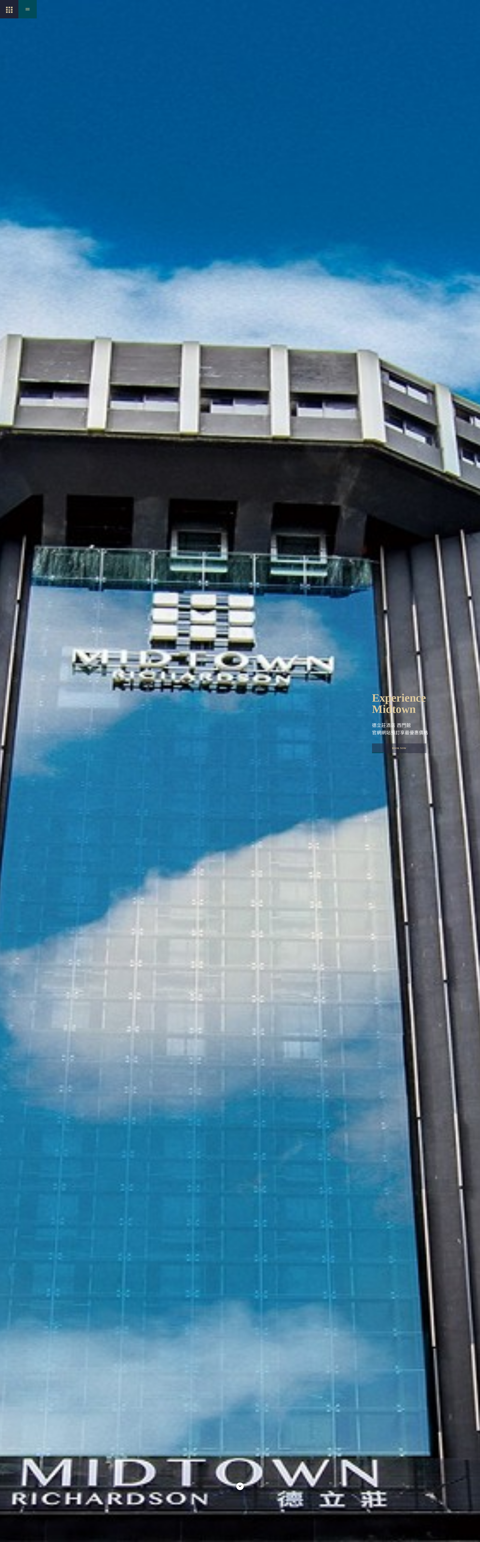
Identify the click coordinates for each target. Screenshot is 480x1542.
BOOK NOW (399, 748)
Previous (8, 701)
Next (473, 701)
